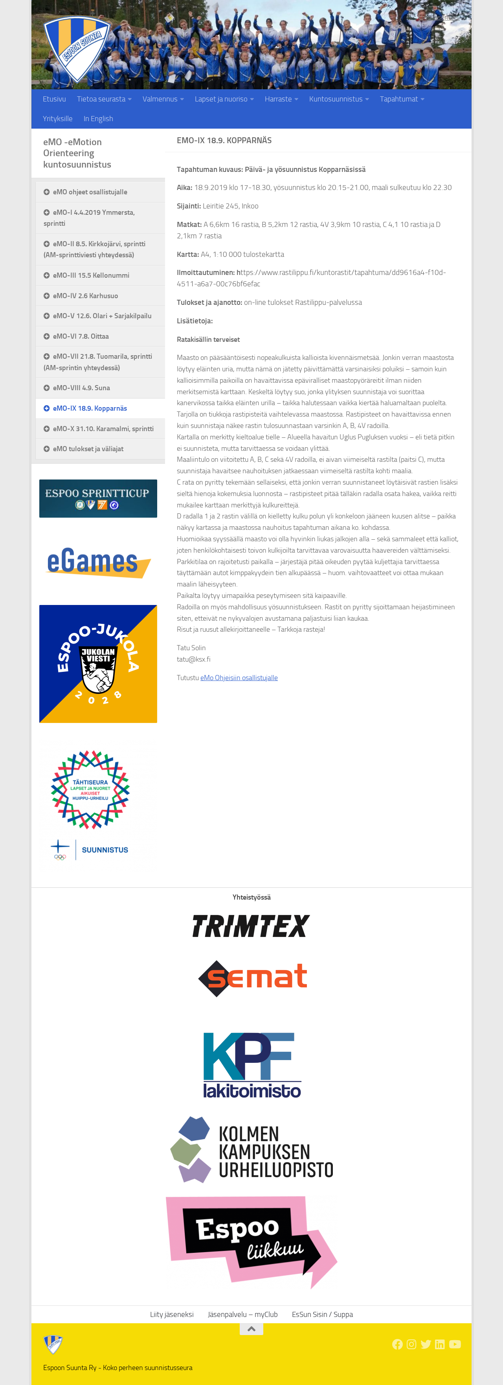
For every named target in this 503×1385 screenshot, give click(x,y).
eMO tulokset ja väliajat (88, 448)
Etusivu (54, 98)
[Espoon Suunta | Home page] (77, 50)
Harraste (278, 98)
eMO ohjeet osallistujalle (90, 192)
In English (98, 118)
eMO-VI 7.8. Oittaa (81, 336)
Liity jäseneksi (439, 17)
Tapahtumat (399, 98)
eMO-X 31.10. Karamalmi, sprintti (103, 428)
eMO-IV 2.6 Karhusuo (85, 295)
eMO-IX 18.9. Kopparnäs (90, 408)
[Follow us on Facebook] (397, 1344)
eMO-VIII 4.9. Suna (81, 388)
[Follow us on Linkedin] (440, 1344)
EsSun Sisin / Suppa (322, 1314)
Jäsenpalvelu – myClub (243, 1314)
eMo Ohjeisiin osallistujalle (239, 677)
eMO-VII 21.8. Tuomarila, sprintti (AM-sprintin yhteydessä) (98, 362)
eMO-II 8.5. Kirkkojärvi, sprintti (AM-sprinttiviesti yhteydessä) (94, 249)
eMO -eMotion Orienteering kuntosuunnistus (77, 153)
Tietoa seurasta (101, 98)
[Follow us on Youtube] (454, 1344)
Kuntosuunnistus (336, 98)
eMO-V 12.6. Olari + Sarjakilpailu (102, 316)
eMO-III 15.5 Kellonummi (91, 275)
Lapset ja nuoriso (221, 98)
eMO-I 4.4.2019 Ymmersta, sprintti (89, 218)
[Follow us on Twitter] (425, 1344)
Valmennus (160, 98)
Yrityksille (58, 118)
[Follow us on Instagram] (411, 1344)
